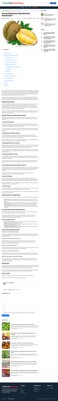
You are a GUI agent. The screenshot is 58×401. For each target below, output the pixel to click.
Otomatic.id (36, 391)
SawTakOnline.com (37, 389)
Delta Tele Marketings (6, 18)
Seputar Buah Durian (7, 53)
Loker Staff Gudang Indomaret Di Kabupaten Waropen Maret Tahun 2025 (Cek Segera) (50, 19)
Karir (26, 7)
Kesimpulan (6, 82)
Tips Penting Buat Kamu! (9, 78)
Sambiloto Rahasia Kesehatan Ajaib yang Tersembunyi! (22, 324)
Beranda (22, 7)
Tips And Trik (34, 7)
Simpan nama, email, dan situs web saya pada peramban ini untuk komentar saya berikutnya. (19, 312)
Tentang (37, 398)
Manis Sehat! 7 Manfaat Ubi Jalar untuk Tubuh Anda (22, 343)
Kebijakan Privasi (48, 398)
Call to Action (6, 85)
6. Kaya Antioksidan (8, 69)
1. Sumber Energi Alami (9, 57)
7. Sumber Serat (7, 71)
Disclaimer (43, 398)
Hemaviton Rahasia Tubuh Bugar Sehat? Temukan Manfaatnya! (24, 370)
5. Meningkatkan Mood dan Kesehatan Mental (13, 66)
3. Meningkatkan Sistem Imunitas (10, 62)
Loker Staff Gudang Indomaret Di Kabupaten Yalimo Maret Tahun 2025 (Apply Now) (50, 24)
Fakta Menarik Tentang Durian (9, 73)
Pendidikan (22, 391)
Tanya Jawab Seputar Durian (9, 80)
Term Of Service (54, 398)
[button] (43, 3)
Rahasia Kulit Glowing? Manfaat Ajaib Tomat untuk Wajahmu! (24, 361)
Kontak (40, 398)
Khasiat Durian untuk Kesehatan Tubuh (10, 55)
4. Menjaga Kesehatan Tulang (10, 64)
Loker (30, 7)
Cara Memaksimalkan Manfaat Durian (10, 76)
